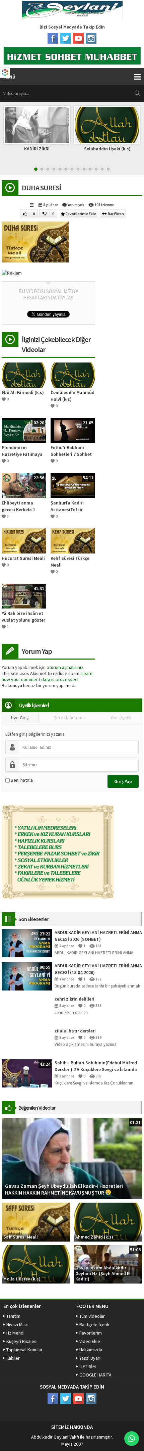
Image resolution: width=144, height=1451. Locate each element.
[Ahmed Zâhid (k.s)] (108, 1221)
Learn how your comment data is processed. (47, 676)
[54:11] (73, 485)
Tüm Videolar (92, 1316)
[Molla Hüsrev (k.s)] (36, 1264)
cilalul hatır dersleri (75, 1031)
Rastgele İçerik (94, 1324)
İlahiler (13, 1358)
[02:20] (24, 430)
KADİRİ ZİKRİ (37, 149)
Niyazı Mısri (17, 1324)
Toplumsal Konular (24, 1350)
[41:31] (24, 595)
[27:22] (27, 943)
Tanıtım (13, 1316)
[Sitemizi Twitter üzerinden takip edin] (65, 38)
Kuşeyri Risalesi (22, 1341)
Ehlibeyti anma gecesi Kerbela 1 (18, 506)
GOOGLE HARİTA (95, 1375)
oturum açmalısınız (65, 667)
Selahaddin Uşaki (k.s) (107, 149)
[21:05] (73, 430)
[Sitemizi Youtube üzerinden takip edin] (78, 38)
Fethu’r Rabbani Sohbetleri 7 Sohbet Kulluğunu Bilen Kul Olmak (71, 450)
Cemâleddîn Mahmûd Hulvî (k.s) (72, 395)
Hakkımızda (90, 1350)
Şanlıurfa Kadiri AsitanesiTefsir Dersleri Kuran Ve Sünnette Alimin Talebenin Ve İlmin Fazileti (70, 506)
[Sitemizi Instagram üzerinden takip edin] (91, 38)
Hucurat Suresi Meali (23, 558)
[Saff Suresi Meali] (36, 1221)
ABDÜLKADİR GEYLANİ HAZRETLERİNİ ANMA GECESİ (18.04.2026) (98, 969)
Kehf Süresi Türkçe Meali (70, 561)
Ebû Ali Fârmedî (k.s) (23, 392)
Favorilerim (90, 1333)
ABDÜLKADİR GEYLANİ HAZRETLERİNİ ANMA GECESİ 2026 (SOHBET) (98, 935)
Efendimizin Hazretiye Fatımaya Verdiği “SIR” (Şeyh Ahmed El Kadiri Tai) (23, 450)
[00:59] (27, 976)
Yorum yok (76, 204)
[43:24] (27, 1073)
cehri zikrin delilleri (74, 999)
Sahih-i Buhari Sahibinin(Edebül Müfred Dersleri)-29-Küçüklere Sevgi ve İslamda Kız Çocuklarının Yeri (96, 1066)
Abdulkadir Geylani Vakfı (55, 1437)
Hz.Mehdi (15, 1333)
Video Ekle (89, 1341)
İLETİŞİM (87, 1366)
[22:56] (24, 485)
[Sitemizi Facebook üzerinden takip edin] (53, 38)
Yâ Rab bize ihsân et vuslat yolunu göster (23, 616)
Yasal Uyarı (89, 1358)
